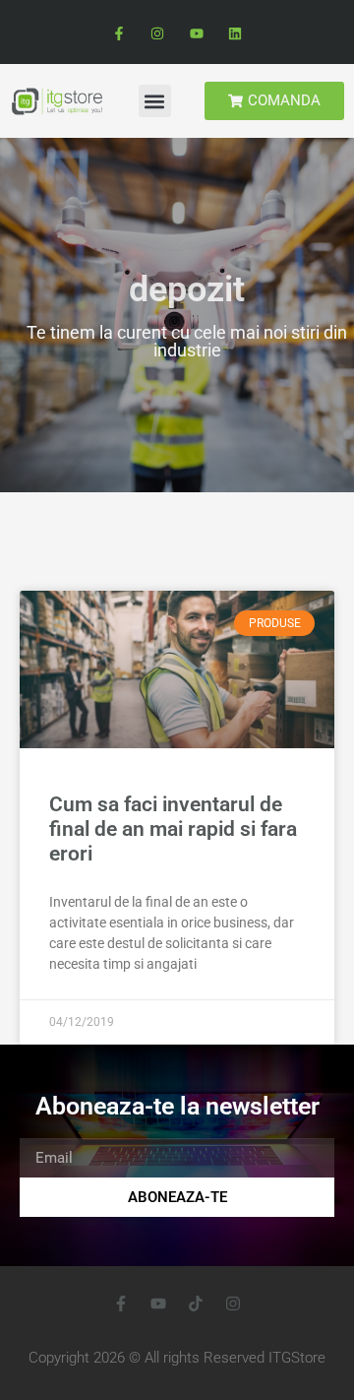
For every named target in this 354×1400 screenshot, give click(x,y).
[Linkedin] (234, 34)
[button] (155, 101)
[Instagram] (158, 34)
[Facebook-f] (119, 34)
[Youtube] (196, 34)
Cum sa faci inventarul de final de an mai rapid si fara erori (173, 829)
